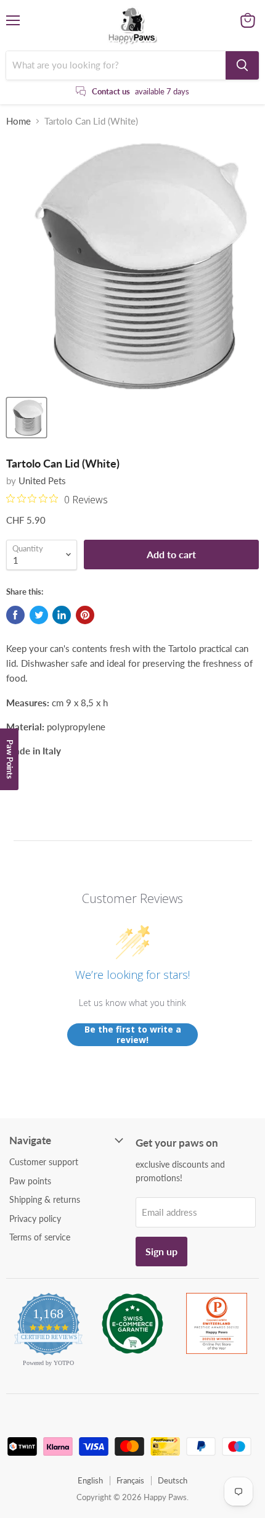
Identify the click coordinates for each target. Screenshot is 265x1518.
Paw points (30, 1181)
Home (18, 121)
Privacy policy (35, 1218)
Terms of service (39, 1237)
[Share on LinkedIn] (61, 615)
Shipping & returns (44, 1199)
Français (130, 1480)
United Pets (42, 480)
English (90, 1480)
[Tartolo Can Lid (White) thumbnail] (26, 417)
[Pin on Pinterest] (85, 615)
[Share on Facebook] (15, 615)
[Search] (242, 65)
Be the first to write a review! (132, 1034)
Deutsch (172, 1480)
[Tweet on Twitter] (39, 615)
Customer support (43, 1162)
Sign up (161, 1251)
